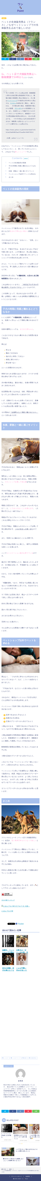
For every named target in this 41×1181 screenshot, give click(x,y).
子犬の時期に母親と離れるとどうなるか (22, 167)
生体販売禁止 (33, 1058)
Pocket (21, 924)
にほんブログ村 (7, 911)
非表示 (26, 158)
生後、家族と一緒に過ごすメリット (21, 171)
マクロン (13, 103)
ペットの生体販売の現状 (17, 163)
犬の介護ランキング (8, 900)
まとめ (11, 177)
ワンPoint (20, 7)
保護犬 (3, 18)
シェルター (6, 1058)
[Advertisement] (20, 992)
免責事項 (28, 1176)
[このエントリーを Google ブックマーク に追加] (16, 924)
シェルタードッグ (16, 1058)
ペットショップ (12, 100)
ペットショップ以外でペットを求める (22, 174)
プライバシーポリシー (16, 1176)
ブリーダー (18, 108)
